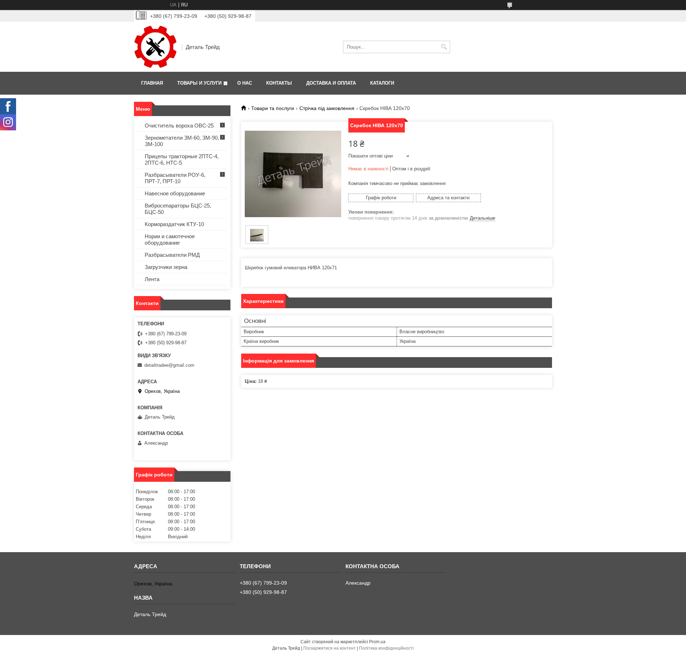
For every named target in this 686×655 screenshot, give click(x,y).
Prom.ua (377, 641)
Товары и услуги (199, 83)
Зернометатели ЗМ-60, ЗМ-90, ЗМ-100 (182, 141)
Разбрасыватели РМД (172, 255)
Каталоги (382, 83)
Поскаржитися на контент (329, 648)
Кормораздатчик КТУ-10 (174, 224)
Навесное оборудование (175, 193)
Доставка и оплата (331, 83)
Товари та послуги (272, 108)
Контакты (279, 83)
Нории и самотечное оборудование (170, 239)
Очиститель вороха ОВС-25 (179, 125)
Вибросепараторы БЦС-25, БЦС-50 (178, 208)
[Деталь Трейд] (155, 46)
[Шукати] (444, 47)
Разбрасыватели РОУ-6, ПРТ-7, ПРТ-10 (175, 178)
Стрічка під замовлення (326, 108)
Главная (152, 83)
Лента (152, 279)
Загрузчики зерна (166, 267)
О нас (244, 83)
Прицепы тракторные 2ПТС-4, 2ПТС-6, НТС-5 (182, 159)
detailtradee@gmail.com (169, 365)
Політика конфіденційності (386, 648)
